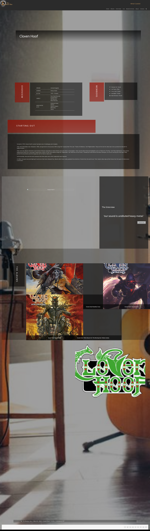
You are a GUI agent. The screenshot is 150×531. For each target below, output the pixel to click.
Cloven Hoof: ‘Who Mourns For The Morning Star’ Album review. (93, 338)
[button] (146, 8)
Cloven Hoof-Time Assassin (132, 306)
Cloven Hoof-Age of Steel (54, 338)
